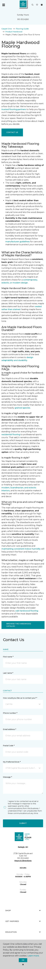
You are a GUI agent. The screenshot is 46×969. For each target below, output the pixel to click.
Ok (23, 960)
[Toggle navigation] (3, 4)
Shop (8, 910)
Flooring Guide (22, 29)
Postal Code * (8, 745)
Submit (22, 823)
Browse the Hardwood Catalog (18, 625)
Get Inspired (12, 921)
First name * (8, 657)
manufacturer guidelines (17, 241)
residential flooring (10, 434)
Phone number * (10, 713)
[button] (32, 5)
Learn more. (33, 956)
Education (11, 932)
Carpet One (6, 29)
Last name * (8, 673)
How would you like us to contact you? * (20, 698)
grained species (22, 408)
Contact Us (12, 132)
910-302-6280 (23, 19)
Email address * (9, 729)
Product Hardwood (13, 32)
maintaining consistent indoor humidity (21, 549)
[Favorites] (37, 5)
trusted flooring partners (13, 109)
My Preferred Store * (11, 762)
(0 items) (42, 5)
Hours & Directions (23, 861)
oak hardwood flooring (26, 611)
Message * (7, 777)
